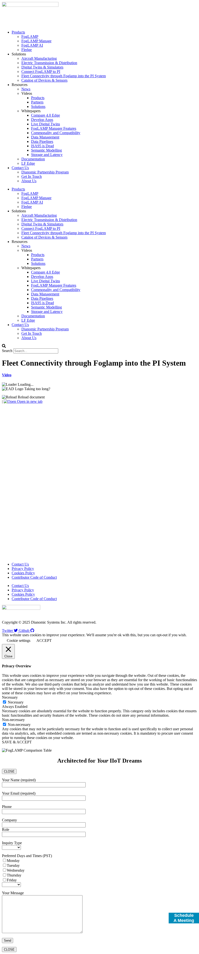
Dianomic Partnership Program (45, 172)
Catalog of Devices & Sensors (44, 80)
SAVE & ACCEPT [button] (17, 742)
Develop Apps (42, 120)
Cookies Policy (23, 573)
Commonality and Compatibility (55, 133)
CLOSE (9, 771)
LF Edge (28, 163)
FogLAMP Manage (36, 41)
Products (18, 32)
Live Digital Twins (45, 124)
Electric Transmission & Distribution (49, 63)
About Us (28, 181)
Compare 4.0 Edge (45, 115)
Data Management (45, 137)
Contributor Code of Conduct (34, 577)
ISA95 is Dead (42, 146)
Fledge (26, 50)
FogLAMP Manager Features (53, 128)
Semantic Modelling (46, 150)
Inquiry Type (12, 843)
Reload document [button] (31, 397)
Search (7, 351)
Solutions (38, 106)
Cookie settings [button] (18, 640)
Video (6, 375)
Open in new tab (29, 401)
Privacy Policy (23, 569)
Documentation (33, 159)
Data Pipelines (42, 141)
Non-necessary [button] (13, 720)
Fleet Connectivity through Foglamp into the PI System (63, 76)
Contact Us (20, 168)
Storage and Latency (47, 155)
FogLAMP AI (32, 45)
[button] (99, 346)
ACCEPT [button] (44, 640)
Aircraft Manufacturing (39, 58)
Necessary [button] (10, 697)
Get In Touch (31, 176)
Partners (37, 102)
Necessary (16, 702)
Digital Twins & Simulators (42, 67)
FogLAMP (29, 36)
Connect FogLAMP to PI (40, 71)
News (25, 89)
